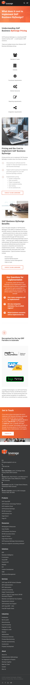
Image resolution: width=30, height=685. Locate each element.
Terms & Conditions (18, 679)
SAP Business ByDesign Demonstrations (13, 541)
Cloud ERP (4, 559)
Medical (4, 632)
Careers (4, 667)
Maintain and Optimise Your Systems (12, 599)
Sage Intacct (5, 516)
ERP (3, 552)
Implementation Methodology (10, 657)
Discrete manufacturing (8, 641)
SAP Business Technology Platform (11, 504)
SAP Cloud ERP (6, 501)
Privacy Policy (10, 679)
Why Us (4, 669)
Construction (5, 644)
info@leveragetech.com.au (9, 462)
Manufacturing (6, 622)
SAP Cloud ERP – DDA (8, 606)
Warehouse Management (8, 574)
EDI (3, 567)
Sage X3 (4, 518)
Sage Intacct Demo (7, 538)
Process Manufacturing (8, 639)
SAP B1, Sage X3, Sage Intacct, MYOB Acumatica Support (12, 595)
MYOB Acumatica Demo (8, 534)
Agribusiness (5, 634)
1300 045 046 (5, 466)
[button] (27, 3)
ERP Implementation (7, 585)
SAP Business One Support (9, 603)
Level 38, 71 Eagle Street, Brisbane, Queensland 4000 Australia (14, 485)
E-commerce (5, 557)
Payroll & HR (5, 562)
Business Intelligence (7, 555)
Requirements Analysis (8, 601)
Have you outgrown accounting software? (13, 543)
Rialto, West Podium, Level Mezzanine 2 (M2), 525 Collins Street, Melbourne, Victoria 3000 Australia (15, 478)
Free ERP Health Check (8, 608)
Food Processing (6, 624)
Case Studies (5, 529)
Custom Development (7, 569)
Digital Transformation (8, 592)
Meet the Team (6, 664)
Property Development (8, 646)
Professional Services (7, 637)
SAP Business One (7, 513)
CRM (3, 572)
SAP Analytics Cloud (7, 506)
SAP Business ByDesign (8, 508)
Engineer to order (6, 627)
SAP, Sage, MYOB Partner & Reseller (11, 582)
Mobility (4, 564)
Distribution (5, 617)
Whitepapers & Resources (9, 526)
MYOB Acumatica (6, 511)
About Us (4, 654)
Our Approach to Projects (8, 659)
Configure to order (6, 629)
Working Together (6, 662)
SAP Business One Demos (9, 531)
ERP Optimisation (6, 587)
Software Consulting (7, 589)
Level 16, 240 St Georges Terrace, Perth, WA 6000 (13, 491)
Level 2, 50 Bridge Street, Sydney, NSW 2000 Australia (13, 471)
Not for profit (5, 620)
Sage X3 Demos (6, 536)
